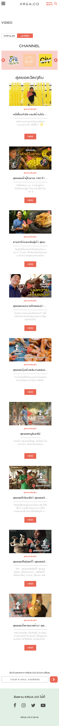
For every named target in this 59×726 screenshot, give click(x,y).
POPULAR (9, 36)
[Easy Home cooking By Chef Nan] (29, 60)
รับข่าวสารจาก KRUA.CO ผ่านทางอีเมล (29, 673)
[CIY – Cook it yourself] (45, 60)
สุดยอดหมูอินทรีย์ (30, 434)
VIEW (30, 136)
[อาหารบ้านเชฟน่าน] (13, 60)
